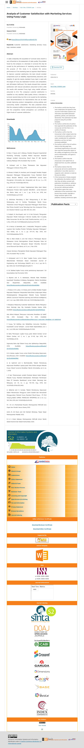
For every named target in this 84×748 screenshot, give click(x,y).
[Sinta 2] (33, 452)
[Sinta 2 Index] (42, 622)
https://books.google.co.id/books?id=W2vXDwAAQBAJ (23, 285)
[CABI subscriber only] (42, 647)
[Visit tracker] (42, 729)
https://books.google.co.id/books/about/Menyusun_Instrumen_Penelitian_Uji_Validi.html (34, 319)
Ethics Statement (16, 479)
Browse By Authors (17, 511)
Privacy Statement (17, 507)
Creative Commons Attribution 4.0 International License (24, 742)
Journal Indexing (16, 515)
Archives (15, 8)
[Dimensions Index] (42, 673)
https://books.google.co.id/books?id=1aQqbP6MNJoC (29, 310)
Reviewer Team (16, 492)
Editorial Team (16, 483)
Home (8, 8)
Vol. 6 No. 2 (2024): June (27, 8)
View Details (42, 725)
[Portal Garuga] (42, 668)
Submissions (15, 475)
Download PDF (57, 67)
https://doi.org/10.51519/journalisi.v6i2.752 (24, 40)
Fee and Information (17, 503)
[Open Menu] (7, 2)
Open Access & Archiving (19, 499)
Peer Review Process (18, 488)
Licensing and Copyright (19, 496)
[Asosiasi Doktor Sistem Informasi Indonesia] (42, 463)
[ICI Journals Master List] (42, 716)
